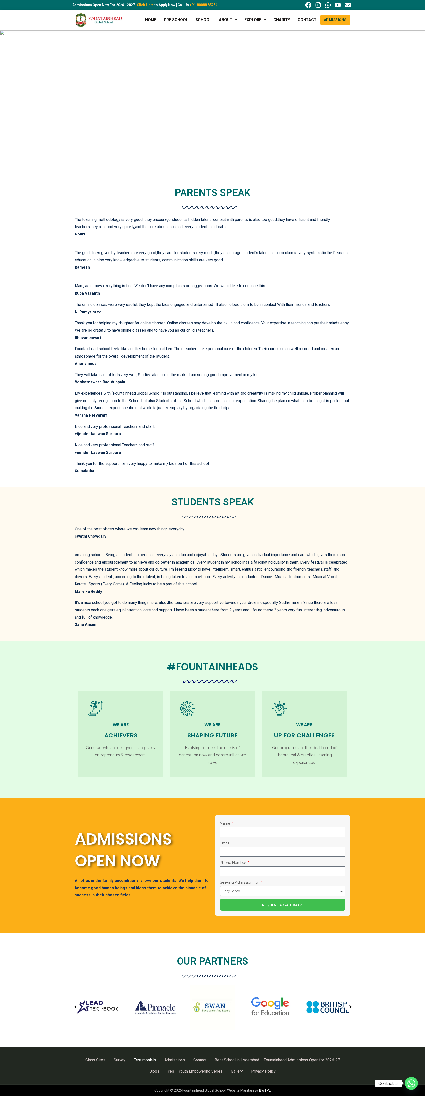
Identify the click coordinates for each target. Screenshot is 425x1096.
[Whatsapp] (411, 1083)
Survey (119, 1060)
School (204, 19)
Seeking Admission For (240, 882)
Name (225, 823)
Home (150, 19)
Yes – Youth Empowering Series (195, 1071)
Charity (281, 19)
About (225, 19)
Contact (307, 19)
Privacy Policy (263, 1071)
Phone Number (233, 863)
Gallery (237, 1071)
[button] (228, 20)
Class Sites (95, 1060)
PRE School (176, 19)
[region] (212, 104)
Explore (252, 19)
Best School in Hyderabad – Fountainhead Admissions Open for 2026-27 (277, 1060)
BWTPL (265, 1090)
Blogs (154, 1071)
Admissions (335, 20)
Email (225, 843)
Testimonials (145, 1060)
